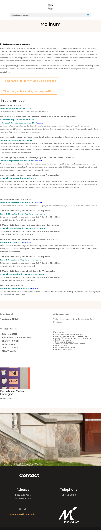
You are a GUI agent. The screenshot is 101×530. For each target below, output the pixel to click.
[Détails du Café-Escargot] (15, 388)
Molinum (50, 24)
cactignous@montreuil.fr (23, 514)
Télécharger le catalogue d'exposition (28, 91)
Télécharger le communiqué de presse (29, 80)
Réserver (40, 123)
